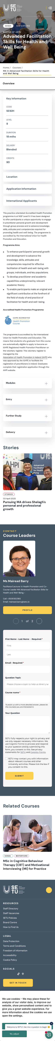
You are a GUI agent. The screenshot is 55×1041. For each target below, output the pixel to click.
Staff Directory (10, 908)
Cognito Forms (38, 752)
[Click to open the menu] (50, 8)
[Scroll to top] (49, 890)
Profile (28, 610)
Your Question (12, 713)
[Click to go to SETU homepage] (14, 890)
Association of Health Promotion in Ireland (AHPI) (25, 357)
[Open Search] (44, 7)
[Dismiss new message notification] (51, 1023)
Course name (17, 692)
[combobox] (27, 684)
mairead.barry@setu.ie (19, 601)
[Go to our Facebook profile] (4, 974)
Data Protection (11, 941)
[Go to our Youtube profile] (14, 974)
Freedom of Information (15, 950)
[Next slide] (39, 621)
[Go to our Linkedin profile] (11, 974)
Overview (9, 83)
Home (6, 67)
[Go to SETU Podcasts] (23, 974)
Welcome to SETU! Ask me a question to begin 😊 (28, 1027)
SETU (23, 752)
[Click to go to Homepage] (12, 7)
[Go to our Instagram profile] (7, 974)
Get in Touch (18, 982)
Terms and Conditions (14, 946)
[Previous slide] (16, 621)
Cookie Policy (10, 960)
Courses (17, 67)
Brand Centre (10, 922)
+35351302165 (14, 598)
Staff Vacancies (11, 913)
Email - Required (19, 663)
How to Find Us (10, 927)
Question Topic (13, 677)
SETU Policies (10, 918)
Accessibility (9, 955)
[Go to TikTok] (18, 974)
